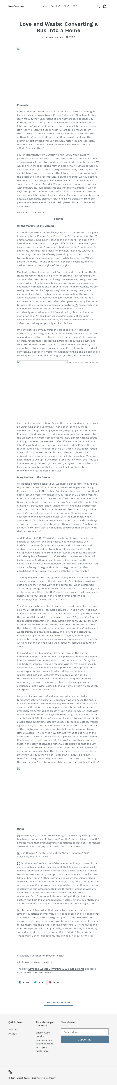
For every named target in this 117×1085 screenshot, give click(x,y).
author (47, 962)
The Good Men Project (40, 972)
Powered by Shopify (46, 1078)
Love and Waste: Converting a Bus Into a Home (56, 968)
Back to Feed (61, 1002)
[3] (40, 538)
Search (12, 1029)
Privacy (12, 1033)
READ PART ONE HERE (30, 212)
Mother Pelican (55, 955)
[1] (77, 254)
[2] (76, 304)
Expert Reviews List (26, 1078)
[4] (36, 758)
